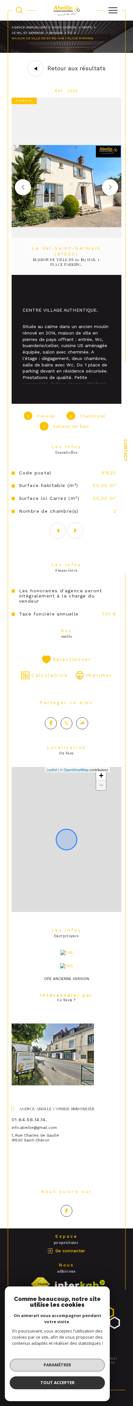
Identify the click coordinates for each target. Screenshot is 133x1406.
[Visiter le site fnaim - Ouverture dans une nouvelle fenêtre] (40, 1284)
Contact (125, 450)
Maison (55, 32)
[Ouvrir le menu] (113, 10)
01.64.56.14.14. (29, 1119)
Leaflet (51, 769)
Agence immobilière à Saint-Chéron (44, 27)
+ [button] (101, 775)
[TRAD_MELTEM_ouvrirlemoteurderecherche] (19, 10)
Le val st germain (28, 32)
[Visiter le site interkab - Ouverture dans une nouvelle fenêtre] (80, 1284)
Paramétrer (57, 1365)
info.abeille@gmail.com (34, 1127)
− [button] (101, 785)
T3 (70, 32)
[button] (110, 187)
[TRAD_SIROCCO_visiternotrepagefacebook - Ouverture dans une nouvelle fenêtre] (67, 1211)
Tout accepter (57, 1382)
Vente (87, 27)
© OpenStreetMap (74, 769)
